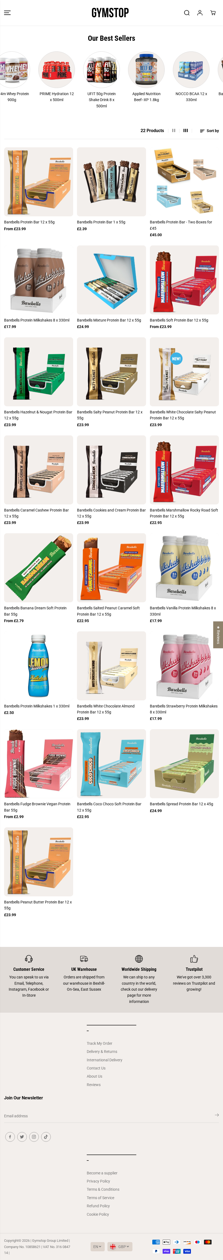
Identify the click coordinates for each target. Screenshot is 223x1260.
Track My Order (99, 1043)
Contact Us (96, 1068)
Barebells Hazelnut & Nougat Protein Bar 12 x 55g (38, 415)
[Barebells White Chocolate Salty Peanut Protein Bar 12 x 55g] (184, 371)
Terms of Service (100, 1198)
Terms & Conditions (103, 1189)
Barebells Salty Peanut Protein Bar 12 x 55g (110, 415)
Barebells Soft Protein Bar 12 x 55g (179, 320)
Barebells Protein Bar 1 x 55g (101, 222)
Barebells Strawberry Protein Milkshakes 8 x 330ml (184, 709)
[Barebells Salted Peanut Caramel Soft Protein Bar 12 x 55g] (111, 567)
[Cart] (213, 13)
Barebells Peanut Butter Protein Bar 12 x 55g (38, 905)
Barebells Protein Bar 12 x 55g (29, 222)
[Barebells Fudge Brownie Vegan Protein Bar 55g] (38, 763)
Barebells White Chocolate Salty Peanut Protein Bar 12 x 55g (183, 415)
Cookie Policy (98, 1214)
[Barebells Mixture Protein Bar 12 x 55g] (111, 279)
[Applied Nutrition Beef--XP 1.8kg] (130, 69)
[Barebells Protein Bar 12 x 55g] (38, 181)
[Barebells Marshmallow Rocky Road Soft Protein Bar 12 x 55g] (184, 469)
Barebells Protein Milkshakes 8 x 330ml (36, 320)
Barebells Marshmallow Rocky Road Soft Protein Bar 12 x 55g (184, 513)
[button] (7, 13)
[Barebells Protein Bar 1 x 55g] (111, 181)
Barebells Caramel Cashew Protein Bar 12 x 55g (36, 513)
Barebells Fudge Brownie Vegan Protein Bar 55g (37, 807)
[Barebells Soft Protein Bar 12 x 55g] (184, 279)
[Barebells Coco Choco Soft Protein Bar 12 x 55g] (111, 763)
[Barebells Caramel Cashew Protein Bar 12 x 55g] (38, 469)
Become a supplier (102, 1173)
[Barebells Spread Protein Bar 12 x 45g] (184, 763)
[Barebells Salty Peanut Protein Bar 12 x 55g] (111, 371)
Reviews (94, 1085)
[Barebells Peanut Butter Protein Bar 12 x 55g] (38, 861)
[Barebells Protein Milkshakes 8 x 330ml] (38, 279)
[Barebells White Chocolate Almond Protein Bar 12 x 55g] (111, 665)
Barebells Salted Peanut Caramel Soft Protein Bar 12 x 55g (108, 611)
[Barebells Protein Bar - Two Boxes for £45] (184, 181)
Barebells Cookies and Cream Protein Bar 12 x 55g (111, 513)
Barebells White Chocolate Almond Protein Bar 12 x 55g (106, 709)
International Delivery (104, 1060)
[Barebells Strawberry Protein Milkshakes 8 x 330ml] (184, 665)
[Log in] (200, 13)
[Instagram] (34, 1137)
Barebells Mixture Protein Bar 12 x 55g (109, 320)
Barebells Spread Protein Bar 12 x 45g (181, 804)
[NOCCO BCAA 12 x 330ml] (174, 69)
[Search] (187, 13)
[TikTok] (46, 1137)
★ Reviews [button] (218, 635)
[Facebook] (10, 1137)
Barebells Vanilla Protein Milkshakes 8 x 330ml (183, 611)
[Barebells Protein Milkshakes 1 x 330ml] (38, 665)
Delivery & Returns (102, 1051)
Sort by (212, 131)
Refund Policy (98, 1206)
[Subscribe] (217, 1116)
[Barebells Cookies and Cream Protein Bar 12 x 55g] (111, 469)
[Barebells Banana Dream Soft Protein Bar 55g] (38, 567)
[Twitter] (22, 1137)
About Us (94, 1076)
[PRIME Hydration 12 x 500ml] (40, 69)
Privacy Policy (98, 1181)
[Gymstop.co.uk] (110, 12)
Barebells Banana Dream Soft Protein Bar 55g (35, 611)
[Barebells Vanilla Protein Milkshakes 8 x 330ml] (184, 567)
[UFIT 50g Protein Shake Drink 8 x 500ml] (85, 69)
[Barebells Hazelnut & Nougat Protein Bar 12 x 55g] (38, 371)
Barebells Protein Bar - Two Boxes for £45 (181, 225)
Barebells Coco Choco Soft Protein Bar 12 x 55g (109, 807)
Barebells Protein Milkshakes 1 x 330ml (36, 706)
